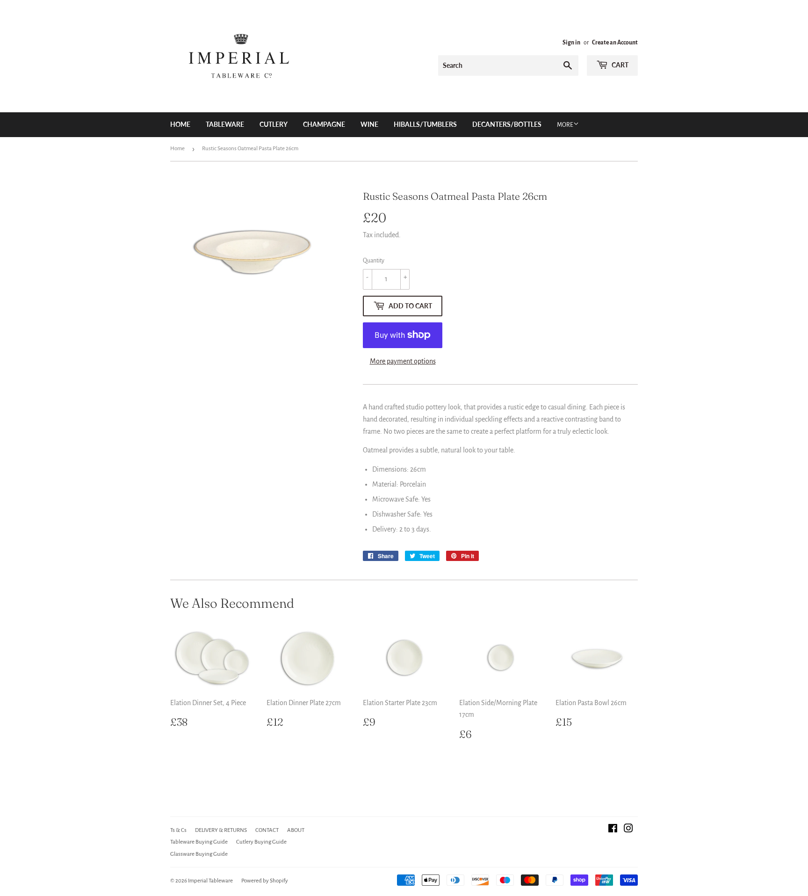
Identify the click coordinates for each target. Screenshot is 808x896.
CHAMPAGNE (324, 124)
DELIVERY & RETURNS (221, 830)
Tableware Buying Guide (199, 842)
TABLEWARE (225, 124)
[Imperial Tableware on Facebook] (613, 829)
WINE (369, 124)
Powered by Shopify (264, 881)
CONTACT (267, 830)
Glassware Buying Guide (199, 854)
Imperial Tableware (210, 881)
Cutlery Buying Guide (261, 842)
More (565, 125)
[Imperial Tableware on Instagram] (628, 829)
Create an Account (615, 42)
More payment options (403, 361)
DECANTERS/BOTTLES (506, 124)
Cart (619, 65)
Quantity (373, 260)
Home (180, 124)
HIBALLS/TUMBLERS (425, 124)
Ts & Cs (178, 830)
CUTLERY (274, 124)
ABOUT (295, 830)
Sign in (571, 42)
